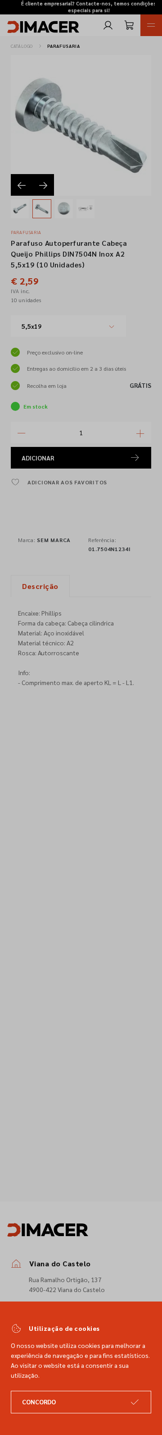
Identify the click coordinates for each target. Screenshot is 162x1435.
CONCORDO (39, 1402)
